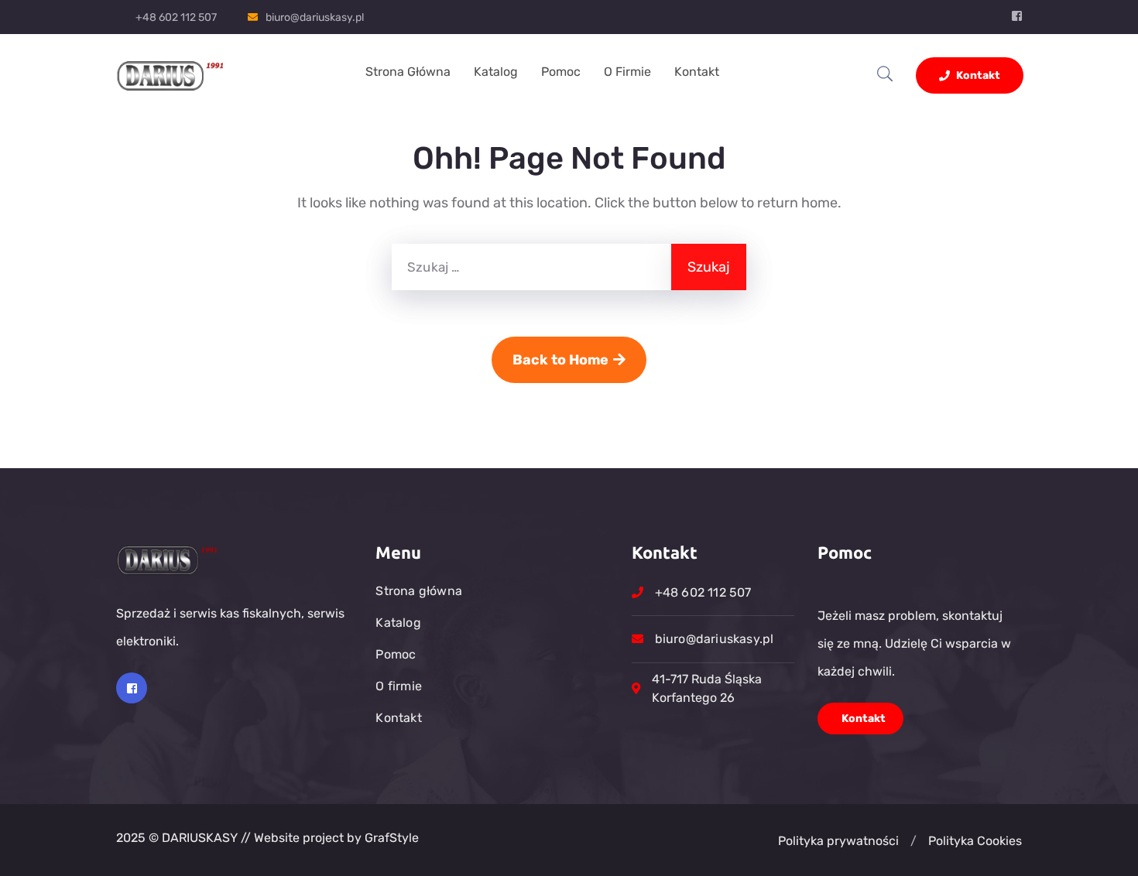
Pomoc (561, 71)
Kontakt (696, 71)
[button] (913, 841)
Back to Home (560, 359)
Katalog (496, 71)
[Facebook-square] (131, 687)
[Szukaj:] (531, 267)
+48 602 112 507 (176, 17)
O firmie (627, 71)
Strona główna (408, 71)
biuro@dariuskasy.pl (315, 17)
